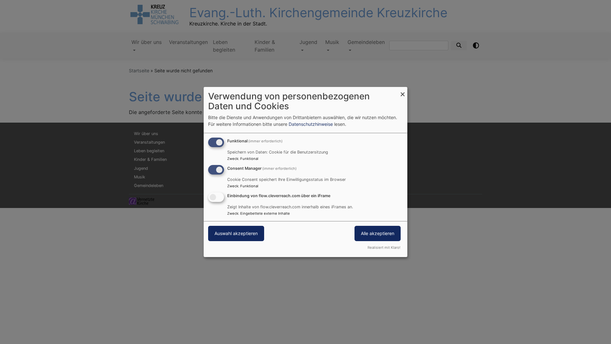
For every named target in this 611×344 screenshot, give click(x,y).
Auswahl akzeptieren (236, 233)
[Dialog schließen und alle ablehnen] (402, 91)
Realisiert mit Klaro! (384, 247)
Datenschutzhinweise (311, 124)
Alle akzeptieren (377, 233)
